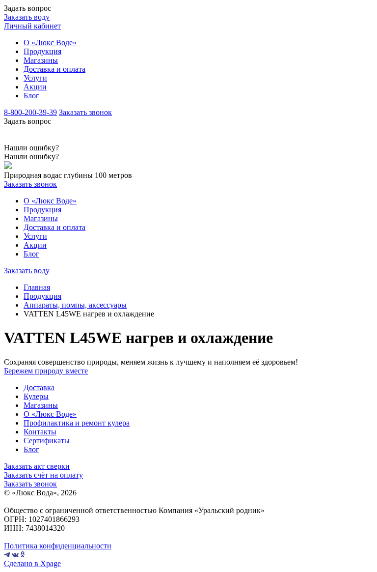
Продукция (42, 51)
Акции (35, 87)
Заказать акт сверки (37, 466)
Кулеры (36, 396)
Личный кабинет (32, 26)
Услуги (35, 78)
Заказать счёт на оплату (43, 475)
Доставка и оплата (54, 69)
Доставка (39, 387)
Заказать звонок (85, 112)
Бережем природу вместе (46, 371)
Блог (31, 95)
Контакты (40, 432)
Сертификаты (47, 440)
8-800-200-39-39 (30, 112)
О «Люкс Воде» (50, 42)
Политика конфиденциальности (57, 546)
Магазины (41, 60)
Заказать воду (27, 17)
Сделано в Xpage (32, 563)
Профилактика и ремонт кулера (77, 423)
